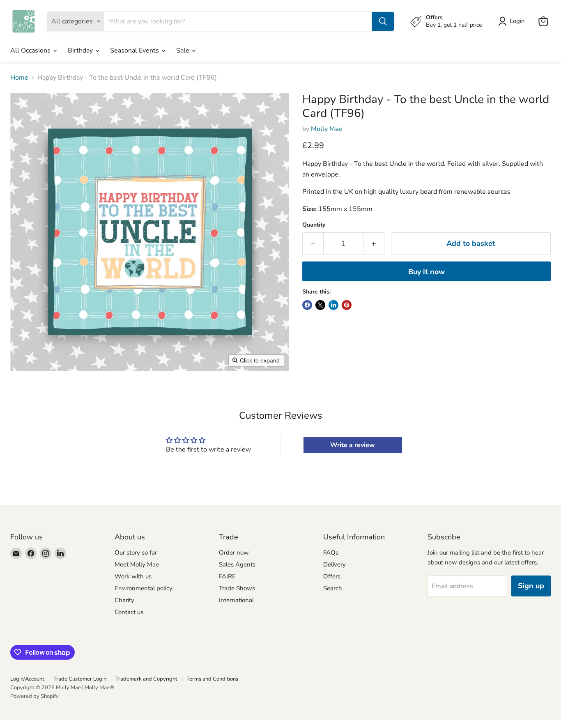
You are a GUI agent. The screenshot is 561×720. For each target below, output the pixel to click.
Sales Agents (237, 564)
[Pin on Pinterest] (347, 305)
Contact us (129, 612)
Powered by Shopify (34, 696)
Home (19, 77)
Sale (183, 50)
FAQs (330, 552)
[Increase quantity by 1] (373, 243)
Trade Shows (237, 588)
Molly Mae (326, 128)
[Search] (383, 21)
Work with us (133, 576)
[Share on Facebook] (307, 305)
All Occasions (31, 50)
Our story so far (136, 552)
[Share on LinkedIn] (333, 305)
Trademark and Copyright (146, 679)
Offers (331, 576)
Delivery (334, 564)
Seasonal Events (135, 50)
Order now (234, 552)
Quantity (313, 225)
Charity (124, 600)
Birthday (81, 50)
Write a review (352, 444)
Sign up (531, 586)
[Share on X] (320, 305)
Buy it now (426, 272)
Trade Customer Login (79, 679)
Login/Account (27, 679)
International (236, 600)
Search (332, 588)
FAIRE (227, 576)
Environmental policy (143, 588)
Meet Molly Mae (137, 564)
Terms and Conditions (212, 679)
